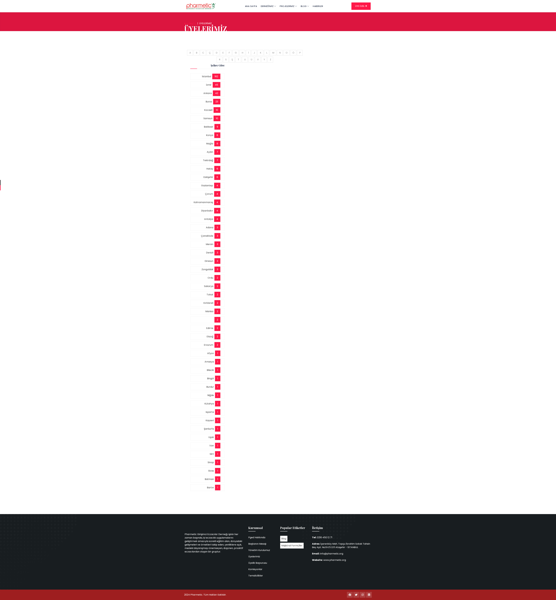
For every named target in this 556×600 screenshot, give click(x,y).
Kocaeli (209, 110)
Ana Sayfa (251, 6)
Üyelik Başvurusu (257, 563)
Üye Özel (360, 6)
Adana (210, 227)
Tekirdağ (208, 160)
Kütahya (209, 403)
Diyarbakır (207, 210)
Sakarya (209, 286)
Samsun (208, 118)
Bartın (211, 487)
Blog (283, 538)
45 (216, 84)
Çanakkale (207, 236)
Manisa (209, 311)
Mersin (210, 244)
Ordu (211, 277)
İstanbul (207, 76)
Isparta (210, 412)
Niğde (211, 395)
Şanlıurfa (209, 428)
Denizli (210, 252)
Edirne (210, 328)
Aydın (210, 152)
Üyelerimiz (254, 556)
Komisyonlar (255, 569)
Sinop (211, 462)
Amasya (210, 361)
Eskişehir (208, 177)
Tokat (210, 294)
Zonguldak (208, 269)
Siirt (212, 454)
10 (217, 110)
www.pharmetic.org (334, 560)
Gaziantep (207, 185)
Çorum (209, 194)
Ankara (208, 93)
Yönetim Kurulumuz (259, 550)
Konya (210, 135)
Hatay (210, 168)
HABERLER (318, 6)
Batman (210, 479)
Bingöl (211, 378)
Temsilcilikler (255, 575)
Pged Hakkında (256, 537)
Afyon (211, 353)
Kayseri (210, 420)
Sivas (211, 470)
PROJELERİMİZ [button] (287, 6)
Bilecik (211, 370)
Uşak (211, 437)
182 (216, 76)
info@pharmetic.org (331, 553)
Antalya (209, 219)
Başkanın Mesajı (257, 543)
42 (216, 93)
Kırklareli (208, 303)
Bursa (209, 101)
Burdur (210, 387)
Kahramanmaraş (204, 202)
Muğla (210, 143)
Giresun (209, 261)
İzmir (209, 84)
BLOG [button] (304, 6)
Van (212, 445)
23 (216, 101)
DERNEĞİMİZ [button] (267, 6)
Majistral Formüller (291, 545)
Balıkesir (209, 126)
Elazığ (210, 336)
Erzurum (209, 345)
